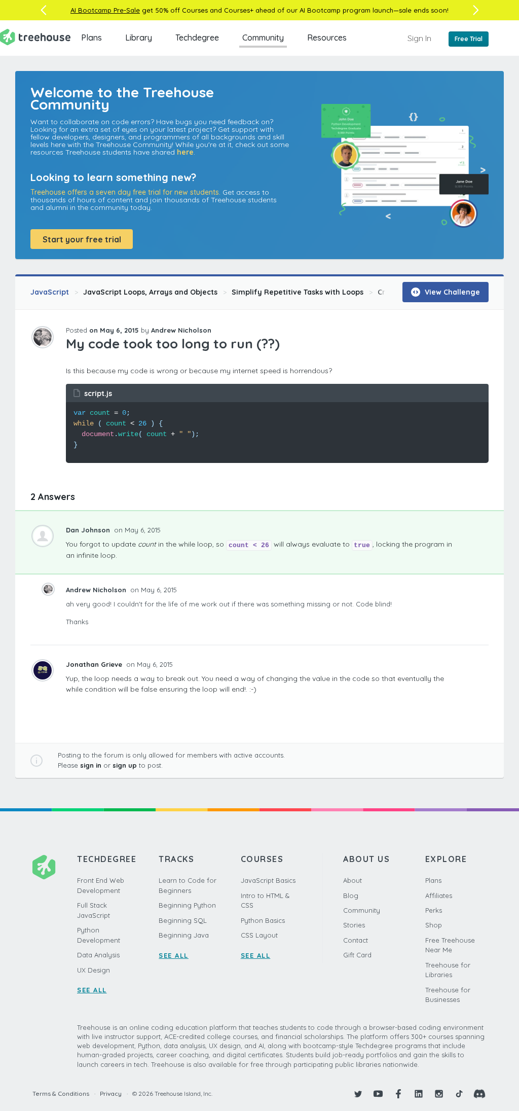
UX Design (93, 970)
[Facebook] (398, 1094)
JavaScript (49, 292)
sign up (125, 765)
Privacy (111, 1093)
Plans (91, 37)
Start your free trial (82, 239)
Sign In (419, 38)
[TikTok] (459, 1094)
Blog (350, 895)
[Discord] (479, 1094)
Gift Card (357, 955)
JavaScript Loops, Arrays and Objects (150, 292)
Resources (327, 37)
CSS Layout (259, 935)
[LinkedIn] (419, 1094)
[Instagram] (439, 1094)
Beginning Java (184, 935)
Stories (354, 925)
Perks (433, 910)
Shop (433, 925)
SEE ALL (92, 990)
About (352, 880)
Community (263, 37)
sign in (90, 765)
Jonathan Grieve (95, 664)
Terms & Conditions (60, 1093)
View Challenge (451, 292)
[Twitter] (358, 1094)
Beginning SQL (183, 920)
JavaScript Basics (268, 880)
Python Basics (263, 920)
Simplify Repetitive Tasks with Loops (297, 292)
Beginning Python (187, 905)
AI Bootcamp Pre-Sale (105, 10)
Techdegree (197, 37)
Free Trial (469, 39)
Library (138, 37)
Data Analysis (98, 955)
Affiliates (438, 895)
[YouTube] (378, 1094)
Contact (355, 940)
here (185, 152)
